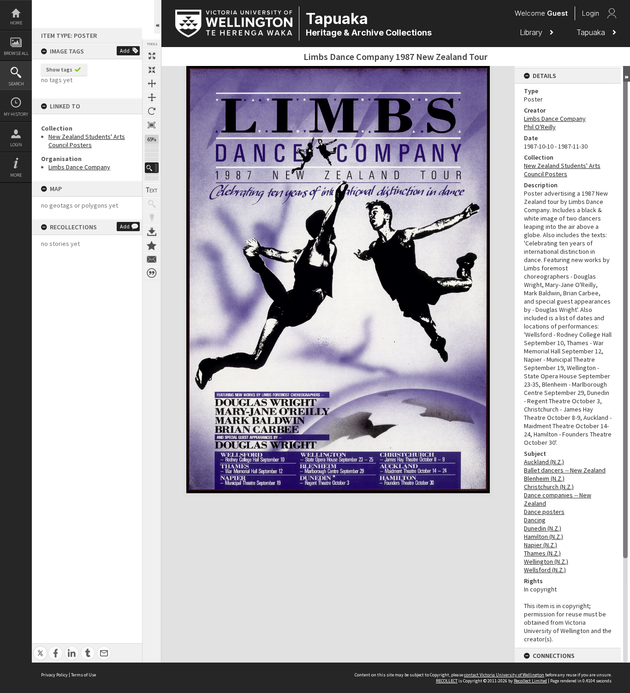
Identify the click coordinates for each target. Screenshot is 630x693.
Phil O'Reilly (540, 127)
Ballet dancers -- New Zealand (565, 470)
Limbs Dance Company (79, 167)
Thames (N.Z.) (542, 553)
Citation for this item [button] (152, 273)
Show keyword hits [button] (152, 204)
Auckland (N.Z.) (544, 462)
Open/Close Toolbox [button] (157, 17)
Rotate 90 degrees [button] (152, 111)
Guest (557, 13)
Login (16, 145)
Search (16, 84)
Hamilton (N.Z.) (543, 536)
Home (16, 23)
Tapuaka (592, 32)
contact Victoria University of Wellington (504, 675)
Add (125, 50)
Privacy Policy (54, 675)
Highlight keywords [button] (152, 218)
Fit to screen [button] (152, 70)
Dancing (535, 520)
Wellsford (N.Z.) (545, 570)
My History (16, 114)
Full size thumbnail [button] (152, 56)
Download (152, 232)
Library (532, 32)
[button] (152, 167)
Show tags (59, 69)
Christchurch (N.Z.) (549, 487)
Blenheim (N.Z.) (544, 478)
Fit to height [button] (152, 97)
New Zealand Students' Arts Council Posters (86, 140)
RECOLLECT (447, 681)
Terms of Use (83, 675)
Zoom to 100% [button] (152, 125)
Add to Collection (152, 245)
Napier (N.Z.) (540, 545)
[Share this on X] (40, 648)
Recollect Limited (530, 681)
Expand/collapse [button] (626, 74)
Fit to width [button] (152, 83)
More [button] (16, 175)
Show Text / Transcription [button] (152, 190)
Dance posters (544, 512)
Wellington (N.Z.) (546, 561)
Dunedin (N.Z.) (542, 528)
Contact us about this (152, 259)
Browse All (16, 53)
